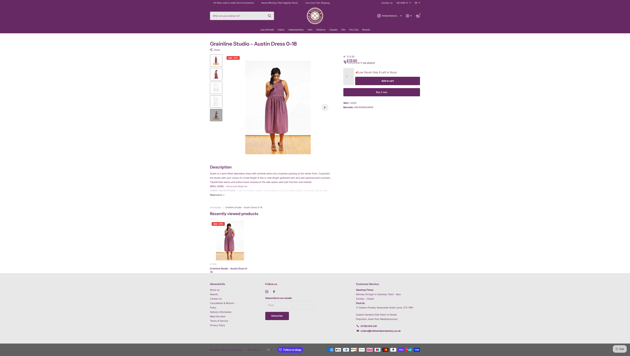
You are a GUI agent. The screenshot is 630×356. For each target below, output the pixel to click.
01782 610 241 (369, 326)
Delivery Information (220, 312)
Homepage (215, 207)
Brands (366, 29)
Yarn (310, 29)
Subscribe (277, 315)
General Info (217, 284)
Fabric (281, 29)
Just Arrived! (267, 29)
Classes (333, 29)
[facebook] (274, 291)
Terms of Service (219, 320)
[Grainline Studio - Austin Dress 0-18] (230, 240)
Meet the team (218, 316)
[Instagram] (266, 291)
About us (215, 289)
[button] (324, 107)
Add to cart (387, 80)
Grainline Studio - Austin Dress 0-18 (229, 270)
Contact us (387, 2)
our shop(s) (369, 62)
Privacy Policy (217, 325)
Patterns (320, 29)
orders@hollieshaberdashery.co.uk (381, 330)
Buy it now (381, 92)
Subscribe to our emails (278, 298)
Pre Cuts (353, 29)
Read (216, 194)
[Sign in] (409, 16)
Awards (214, 294)
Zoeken (269, 16)
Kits (343, 29)
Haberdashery (296, 29)
